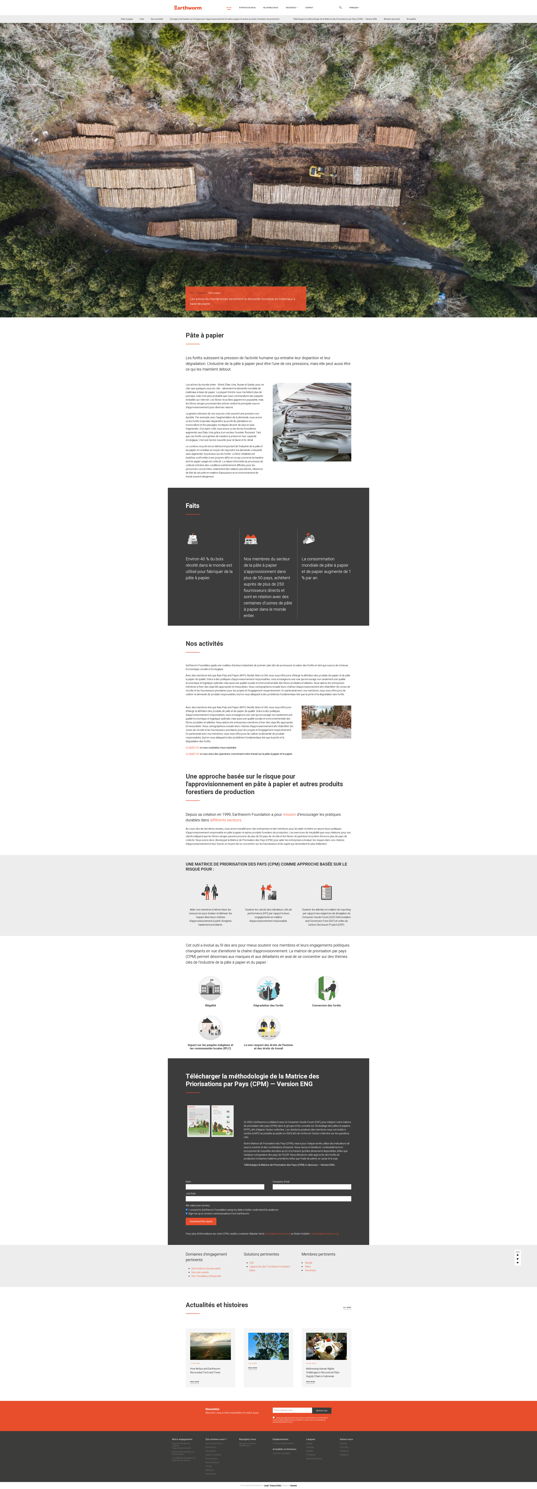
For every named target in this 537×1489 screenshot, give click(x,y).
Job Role (191, 1194)
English (309, 1443)
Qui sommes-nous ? (216, 1439)
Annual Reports (212, 1462)
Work (230, 7)
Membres (210, 1470)
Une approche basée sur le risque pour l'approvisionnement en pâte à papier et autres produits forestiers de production (225, 19)
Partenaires (211, 1473)
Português (310, 1454)
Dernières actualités (281, 1453)
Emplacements (280, 1439)
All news (347, 1307)
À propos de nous (247, 7)
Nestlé (308, 1263)
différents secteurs (225, 820)
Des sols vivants (200, 1272)
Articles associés (392, 19)
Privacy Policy (275, 1485)
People (209, 1466)
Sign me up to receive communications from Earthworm (219, 1214)
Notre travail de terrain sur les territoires (183, 1453)
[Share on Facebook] (518, 1255)
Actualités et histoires (284, 1449)
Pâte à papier (127, 19)
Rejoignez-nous (270, 7)
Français (353, 7)
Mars (308, 1267)
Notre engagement (182, 1439)
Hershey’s (310, 1270)
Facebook (344, 1451)
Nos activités (157, 19)
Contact (309, 7)
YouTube (344, 1447)
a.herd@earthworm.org (277, 1234)
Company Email (281, 1182)
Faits (142, 19)
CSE (251, 1263)
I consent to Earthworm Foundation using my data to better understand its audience (233, 1210)
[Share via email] (518, 1262)
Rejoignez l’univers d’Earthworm (247, 1444)
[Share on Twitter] (518, 1259)
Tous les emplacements (283, 1443)
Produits (201, 293)
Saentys (293, 1485)
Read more (194, 1382)
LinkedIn (343, 1443)
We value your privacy (198, 1205)
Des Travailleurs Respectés (206, 1276)
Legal (266, 1485)
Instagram (344, 1454)
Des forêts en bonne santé (205, 1269)
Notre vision (211, 1447)
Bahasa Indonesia (314, 1458)
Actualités (411, 19)
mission (290, 814)
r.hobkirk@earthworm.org (324, 1234)
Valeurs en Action (213, 1454)
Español (309, 1451)
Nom (188, 1182)
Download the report (201, 1221)
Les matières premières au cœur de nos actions (183, 1459)
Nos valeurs (211, 1451)
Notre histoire (212, 1458)
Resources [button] (291, 7)
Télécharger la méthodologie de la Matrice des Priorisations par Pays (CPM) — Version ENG (335, 19)
